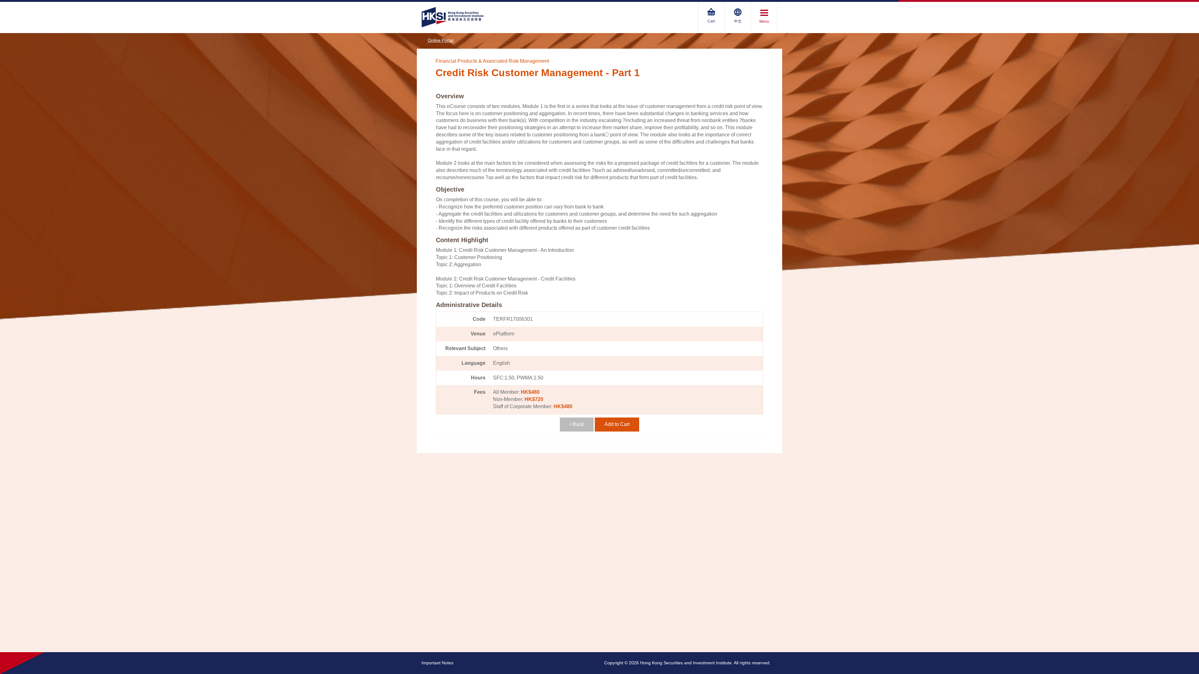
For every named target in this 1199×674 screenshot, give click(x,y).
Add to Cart (616, 424)
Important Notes (437, 662)
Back (577, 424)
